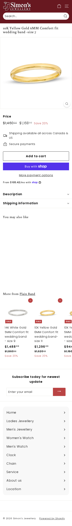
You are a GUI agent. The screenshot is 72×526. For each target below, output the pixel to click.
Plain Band (27, 294)
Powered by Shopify (52, 518)
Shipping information (20, 203)
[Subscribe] (59, 392)
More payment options (36, 175)
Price (7, 116)
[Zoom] (67, 104)
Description (12, 194)
